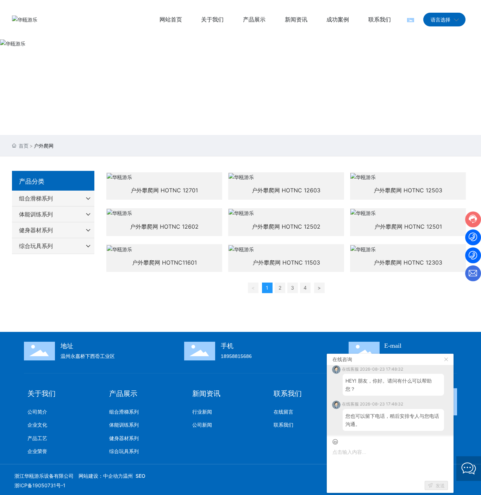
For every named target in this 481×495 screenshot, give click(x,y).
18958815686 (236, 356)
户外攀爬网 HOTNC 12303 (408, 262)
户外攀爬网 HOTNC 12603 (286, 190)
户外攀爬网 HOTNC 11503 (286, 262)
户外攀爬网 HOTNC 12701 (164, 190)
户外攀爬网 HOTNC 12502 (286, 226)
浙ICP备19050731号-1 (39, 485)
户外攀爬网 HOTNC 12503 (408, 190)
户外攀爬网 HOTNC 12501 (408, 226)
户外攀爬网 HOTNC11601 (164, 262)
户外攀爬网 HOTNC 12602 (164, 226)
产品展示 (240, 95)
